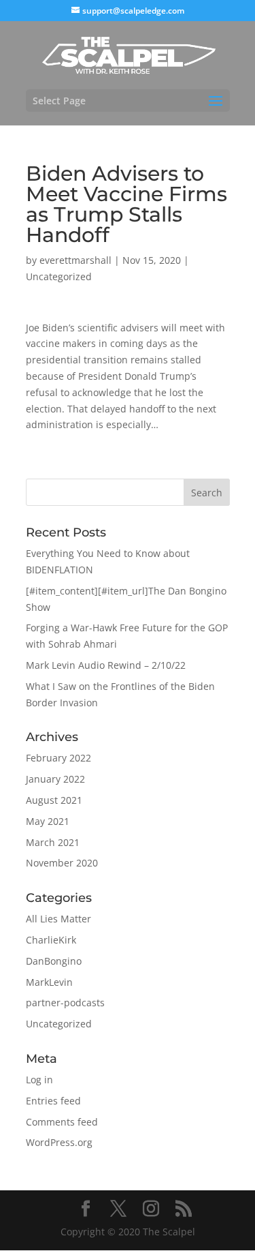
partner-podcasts (65, 1002)
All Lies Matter (58, 918)
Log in (39, 1079)
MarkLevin (49, 982)
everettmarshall (75, 260)
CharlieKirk (51, 939)
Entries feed (53, 1100)
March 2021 (53, 842)
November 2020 (62, 862)
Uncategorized (59, 276)
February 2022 (58, 757)
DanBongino (54, 960)
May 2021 (47, 821)
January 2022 (55, 778)
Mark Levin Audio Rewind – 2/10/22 (106, 665)
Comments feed (62, 1121)
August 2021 (54, 800)
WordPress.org (59, 1142)
